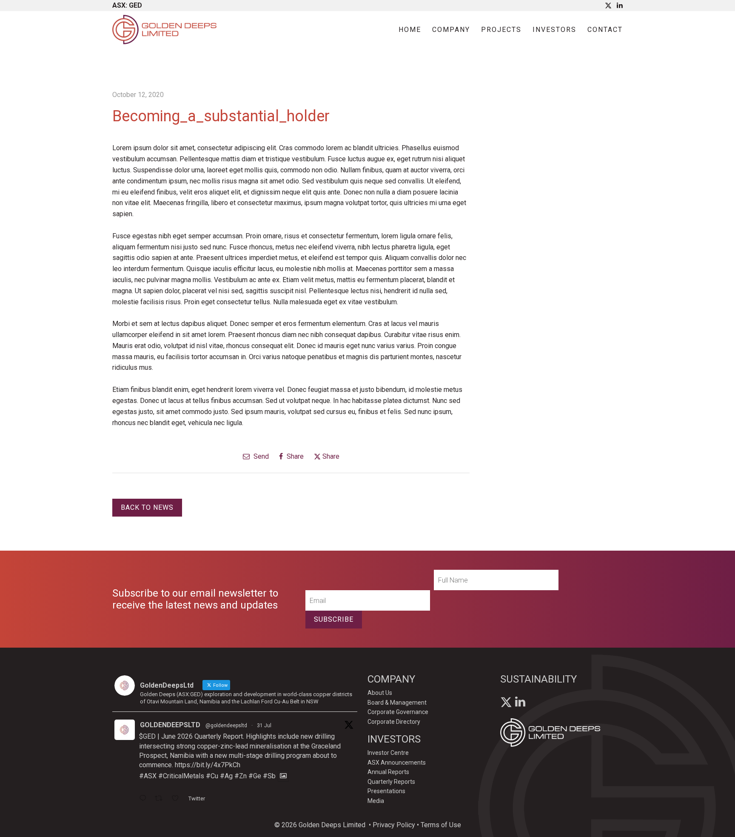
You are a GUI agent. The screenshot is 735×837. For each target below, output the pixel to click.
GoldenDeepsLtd (170, 725)
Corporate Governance (398, 711)
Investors (554, 30)
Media (376, 800)
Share (294, 456)
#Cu (212, 776)
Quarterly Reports (391, 781)
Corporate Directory (394, 721)
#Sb (269, 776)
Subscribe (333, 619)
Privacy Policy (394, 825)
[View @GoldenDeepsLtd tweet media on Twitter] (283, 776)
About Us (380, 692)
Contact (605, 30)
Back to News (147, 507)
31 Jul (264, 725)
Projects (501, 30)
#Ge (254, 776)
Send (260, 456)
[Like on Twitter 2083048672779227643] (177, 799)
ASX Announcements (397, 762)
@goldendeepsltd (226, 725)
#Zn (240, 776)
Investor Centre (388, 752)
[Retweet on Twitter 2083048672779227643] (161, 799)
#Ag (226, 776)
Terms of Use (441, 825)
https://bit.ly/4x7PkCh (207, 765)
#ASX (148, 776)
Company (451, 30)
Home (410, 30)
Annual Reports (388, 771)
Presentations (386, 791)
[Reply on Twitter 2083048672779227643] (145, 799)
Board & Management (397, 702)
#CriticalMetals (181, 776)
